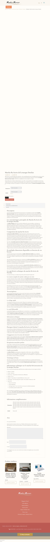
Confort (6, 193)
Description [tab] (8, 204)
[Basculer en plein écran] (1, 540)
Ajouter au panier (9, 199)
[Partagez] (2, 540)
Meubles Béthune (25, 505)
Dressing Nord (25, 507)
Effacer (11, 193)
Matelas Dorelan (22, 9)
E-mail (8, 446)
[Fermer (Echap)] (3, 540)
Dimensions (7, 188)
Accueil (6, 9)
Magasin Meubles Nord (25, 509)
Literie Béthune (25, 503)
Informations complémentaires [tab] (12, 205)
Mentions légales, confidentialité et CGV (20, 526)
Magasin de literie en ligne (13, 9)
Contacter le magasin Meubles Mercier (25, 514)
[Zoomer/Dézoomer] (0, 540)
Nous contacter (26, 534)
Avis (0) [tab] (7, 207)
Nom (8, 442)
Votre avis (9, 427)
